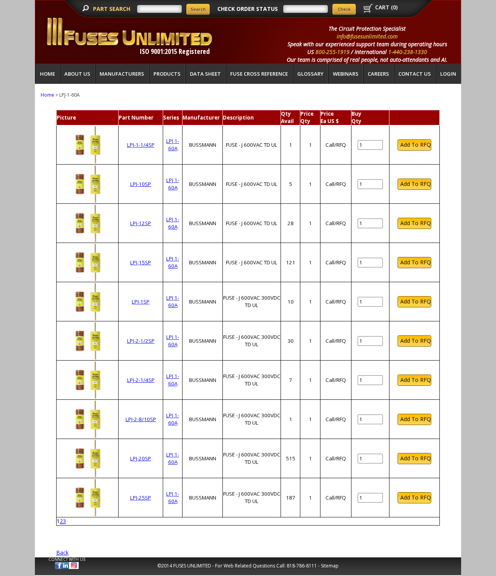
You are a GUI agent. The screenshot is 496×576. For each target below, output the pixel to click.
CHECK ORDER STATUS (247, 8)
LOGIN (448, 73)
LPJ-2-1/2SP (141, 340)
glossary (310, 73)
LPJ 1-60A (172, 144)
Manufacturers (122, 73)
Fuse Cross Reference (259, 73)
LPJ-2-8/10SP (141, 419)
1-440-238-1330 (407, 52)
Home (47, 73)
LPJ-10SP (140, 183)
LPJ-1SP (141, 301)
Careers (378, 73)
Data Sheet (205, 73)
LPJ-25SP (140, 497)
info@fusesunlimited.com (367, 36)
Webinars (345, 73)
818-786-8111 (302, 565)
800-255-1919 (332, 52)
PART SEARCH (112, 8)
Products (167, 73)
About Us (77, 73)
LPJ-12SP (140, 223)
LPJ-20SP (140, 458)
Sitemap (330, 565)
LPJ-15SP (140, 262)
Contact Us (414, 73)
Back (62, 552)
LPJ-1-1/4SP (141, 144)
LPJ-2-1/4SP (141, 379)
